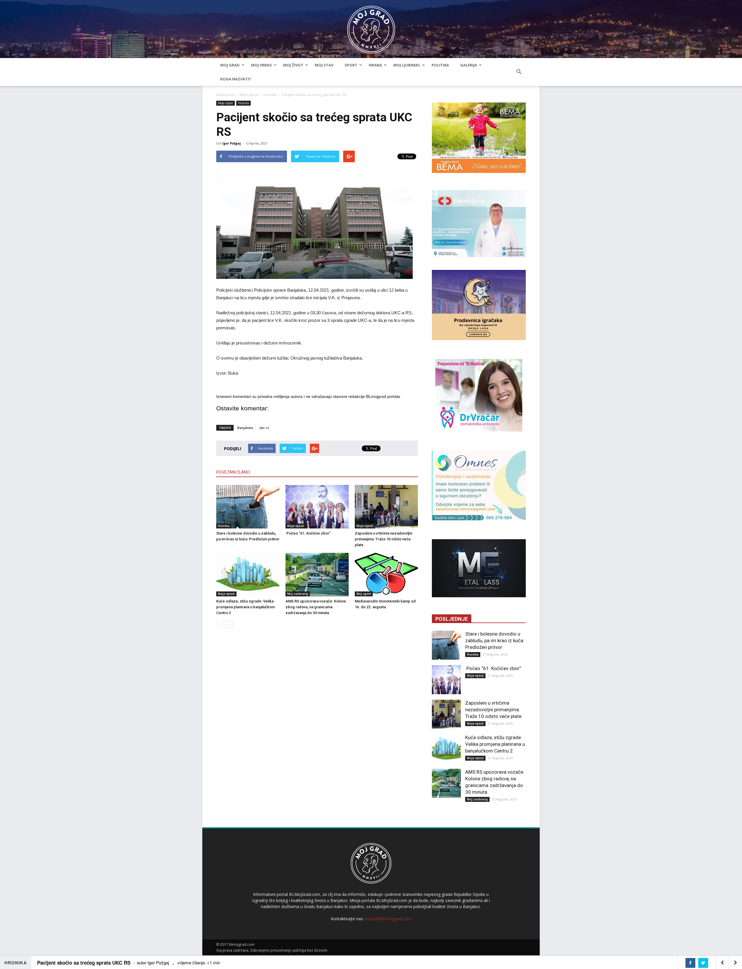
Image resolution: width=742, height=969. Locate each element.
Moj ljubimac (406, 65)
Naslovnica (225, 94)
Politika (440, 65)
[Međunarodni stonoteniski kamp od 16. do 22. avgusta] (386, 574)
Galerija (468, 65)
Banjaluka (245, 427)
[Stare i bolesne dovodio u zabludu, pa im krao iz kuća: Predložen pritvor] (247, 506)
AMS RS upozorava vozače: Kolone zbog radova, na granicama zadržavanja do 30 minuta (315, 607)
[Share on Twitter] (703, 963)
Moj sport (364, 594)
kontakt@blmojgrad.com (388, 918)
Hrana (375, 65)
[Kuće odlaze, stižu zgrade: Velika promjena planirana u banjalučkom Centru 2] (247, 574)
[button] (519, 72)
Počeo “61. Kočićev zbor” (308, 533)
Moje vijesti (249, 94)
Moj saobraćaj (297, 594)
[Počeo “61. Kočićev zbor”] (317, 506)
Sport (351, 65)
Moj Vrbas (261, 65)
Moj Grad (230, 65)
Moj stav (324, 65)
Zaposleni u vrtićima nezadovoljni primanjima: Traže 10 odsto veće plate (383, 539)
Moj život (293, 65)
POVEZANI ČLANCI (233, 472)
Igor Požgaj (231, 143)
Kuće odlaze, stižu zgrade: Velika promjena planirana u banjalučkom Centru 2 (245, 607)
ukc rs (264, 427)
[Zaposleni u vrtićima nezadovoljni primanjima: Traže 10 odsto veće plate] (386, 506)
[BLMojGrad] (371, 27)
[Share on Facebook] (690, 963)
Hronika (270, 94)
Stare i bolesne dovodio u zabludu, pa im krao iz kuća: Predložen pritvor (494, 640)
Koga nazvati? (235, 79)
